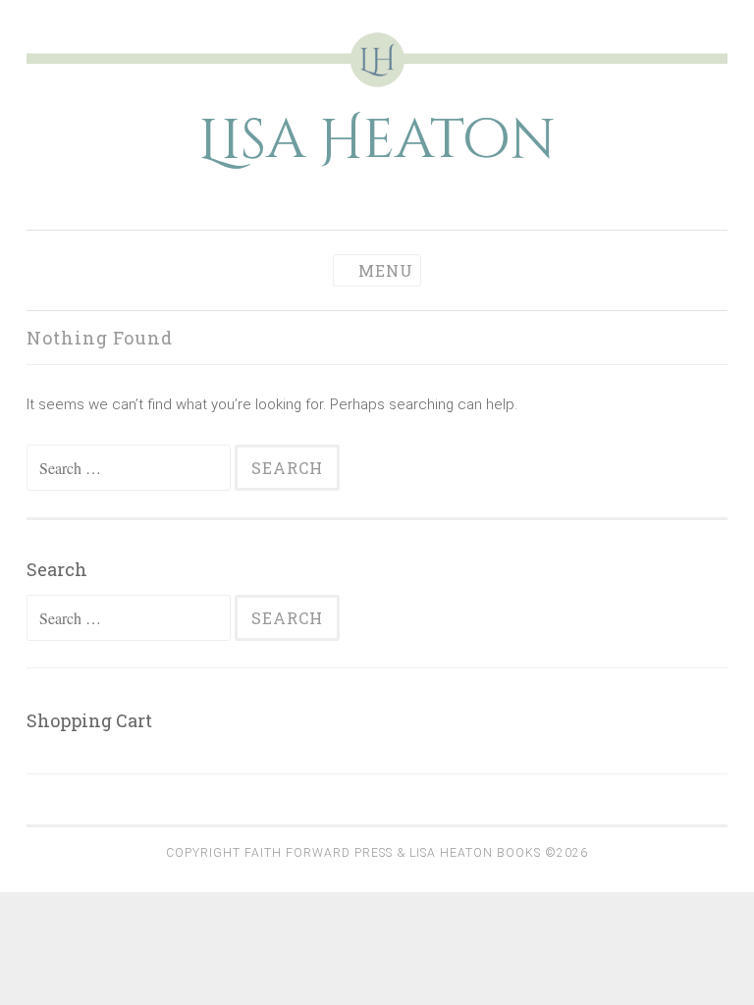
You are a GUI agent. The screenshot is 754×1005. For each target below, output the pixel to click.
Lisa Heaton (377, 140)
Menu (385, 270)
